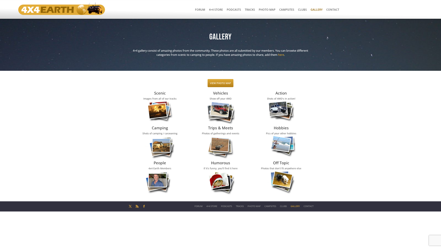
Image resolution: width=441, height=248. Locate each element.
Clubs (302, 10)
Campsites (286, 10)
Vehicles (220, 93)
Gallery (316, 10)
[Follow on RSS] (137, 206)
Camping (160, 127)
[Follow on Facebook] (144, 206)
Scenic (160, 93)
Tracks (250, 10)
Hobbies (281, 127)
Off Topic (281, 162)
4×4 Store (216, 10)
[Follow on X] (130, 206)
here (281, 55)
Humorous (220, 162)
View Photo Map (220, 83)
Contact (332, 10)
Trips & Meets (220, 127)
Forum (200, 10)
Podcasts (234, 10)
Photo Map (267, 10)
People (160, 162)
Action (281, 93)
